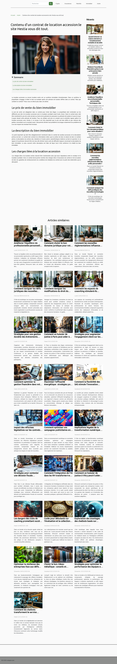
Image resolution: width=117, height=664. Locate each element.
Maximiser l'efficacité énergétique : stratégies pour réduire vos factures (58, 384)
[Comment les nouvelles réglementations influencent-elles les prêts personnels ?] (95, 148)
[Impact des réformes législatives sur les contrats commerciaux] (28, 418)
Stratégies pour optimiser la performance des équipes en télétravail (88, 566)
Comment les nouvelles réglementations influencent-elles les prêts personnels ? (95, 159)
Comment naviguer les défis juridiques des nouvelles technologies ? (95, 191)
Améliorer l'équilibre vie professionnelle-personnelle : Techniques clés (95, 100)
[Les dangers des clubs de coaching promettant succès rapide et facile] (28, 509)
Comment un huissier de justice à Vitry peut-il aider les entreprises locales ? (87, 475)
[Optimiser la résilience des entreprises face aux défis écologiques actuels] (28, 554)
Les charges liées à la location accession (24, 89)
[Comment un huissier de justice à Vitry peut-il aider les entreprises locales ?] (89, 463)
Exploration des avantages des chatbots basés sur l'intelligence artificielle (87, 521)
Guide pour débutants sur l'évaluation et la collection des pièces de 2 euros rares (57, 521)
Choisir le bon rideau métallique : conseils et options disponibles (55, 566)
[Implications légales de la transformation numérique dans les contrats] (89, 418)
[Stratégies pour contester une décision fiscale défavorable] (28, 463)
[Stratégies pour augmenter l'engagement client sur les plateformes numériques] (89, 324)
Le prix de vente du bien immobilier (23, 81)
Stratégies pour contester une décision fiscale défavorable (26, 475)
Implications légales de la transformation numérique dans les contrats (87, 430)
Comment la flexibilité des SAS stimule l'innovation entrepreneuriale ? (87, 384)
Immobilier (89, 4)
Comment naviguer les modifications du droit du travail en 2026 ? (56, 291)
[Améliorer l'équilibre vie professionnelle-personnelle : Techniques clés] (95, 89)
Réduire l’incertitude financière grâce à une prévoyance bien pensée (95, 70)
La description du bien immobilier (22, 85)
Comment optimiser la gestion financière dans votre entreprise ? (28, 384)
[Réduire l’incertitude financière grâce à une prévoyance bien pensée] (95, 59)
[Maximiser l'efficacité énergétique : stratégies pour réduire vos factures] (58, 372)
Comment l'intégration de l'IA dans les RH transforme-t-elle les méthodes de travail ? (58, 475)
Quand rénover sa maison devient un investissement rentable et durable (95, 40)
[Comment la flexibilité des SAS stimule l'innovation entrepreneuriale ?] (89, 372)
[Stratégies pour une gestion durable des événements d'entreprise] (28, 324)
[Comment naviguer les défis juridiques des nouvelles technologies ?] (95, 180)
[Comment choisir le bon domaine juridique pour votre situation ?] (95, 120)
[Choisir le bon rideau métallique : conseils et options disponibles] (58, 554)
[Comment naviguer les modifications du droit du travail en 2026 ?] (58, 279)
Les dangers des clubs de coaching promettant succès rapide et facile (27, 521)
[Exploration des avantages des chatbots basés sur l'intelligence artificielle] (89, 509)
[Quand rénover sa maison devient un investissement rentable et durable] (95, 29)
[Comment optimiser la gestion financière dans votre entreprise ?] (28, 372)
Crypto (58, 4)
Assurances (67, 4)
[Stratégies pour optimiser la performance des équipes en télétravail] (89, 554)
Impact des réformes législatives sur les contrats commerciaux (27, 430)
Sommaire (18, 77)
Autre (98, 4)
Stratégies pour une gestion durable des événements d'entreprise (27, 337)
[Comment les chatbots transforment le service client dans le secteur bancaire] (28, 600)
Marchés (78, 4)
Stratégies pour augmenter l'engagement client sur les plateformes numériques (88, 337)
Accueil (13, 15)
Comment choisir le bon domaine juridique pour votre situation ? (95, 129)
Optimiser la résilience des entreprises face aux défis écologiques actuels (27, 566)
